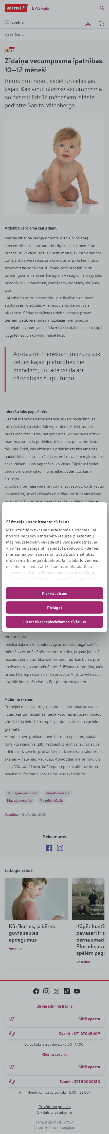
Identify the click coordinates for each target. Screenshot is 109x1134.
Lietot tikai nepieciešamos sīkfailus (54, 621)
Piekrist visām (54, 593)
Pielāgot (54, 607)
